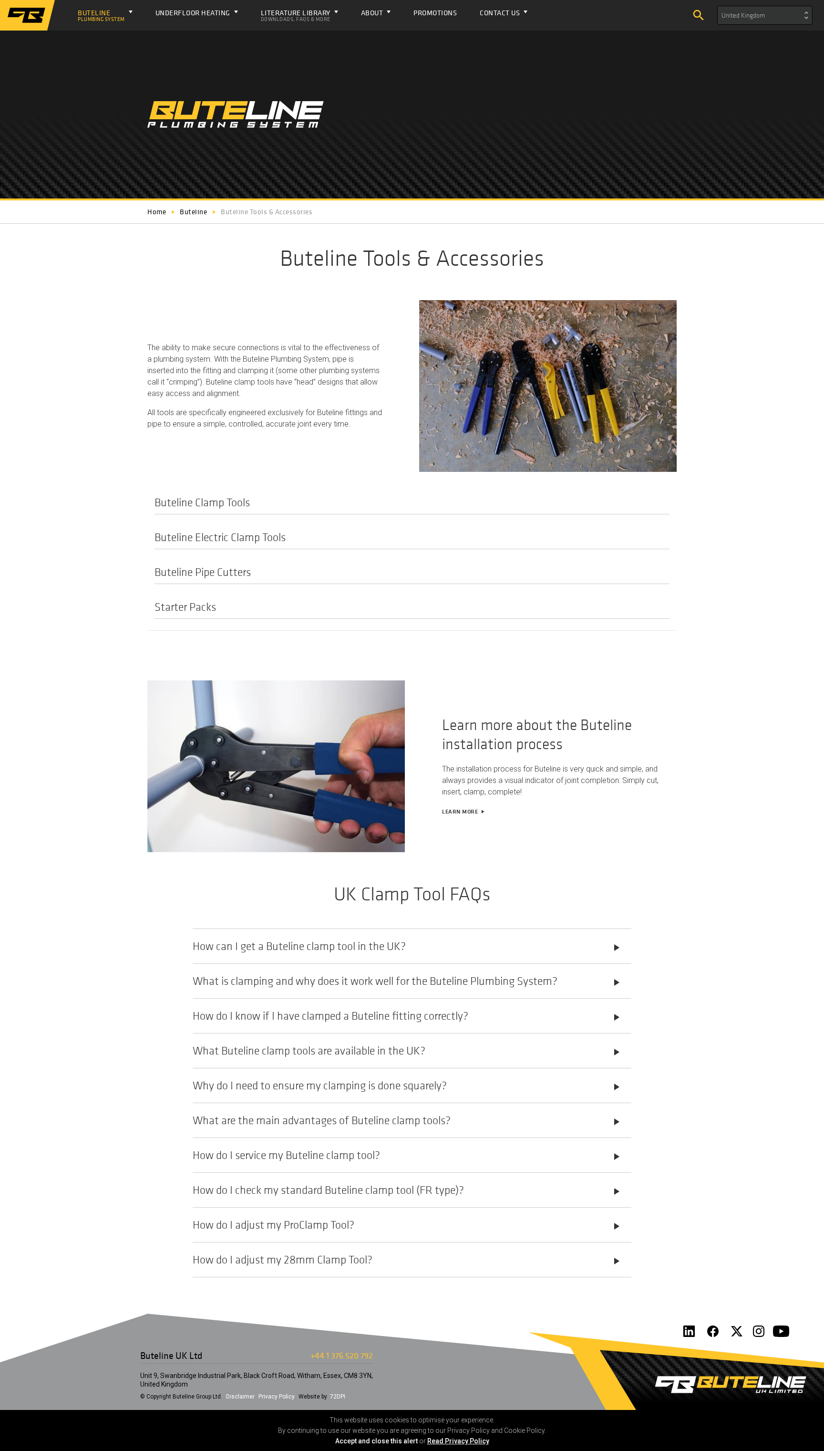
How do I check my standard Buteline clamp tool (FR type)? (407, 1190)
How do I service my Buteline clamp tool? (407, 1155)
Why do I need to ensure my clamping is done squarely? (407, 1085)
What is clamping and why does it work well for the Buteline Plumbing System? (407, 981)
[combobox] (765, 15)
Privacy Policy (276, 1396)
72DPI (337, 1396)
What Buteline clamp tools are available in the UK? (407, 1050)
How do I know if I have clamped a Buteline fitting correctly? (407, 1016)
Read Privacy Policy (458, 1441)
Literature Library (295, 15)
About (372, 12)
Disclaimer (240, 1396)
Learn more (463, 811)
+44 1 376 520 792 (341, 1355)
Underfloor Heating (192, 12)
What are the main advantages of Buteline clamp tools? (407, 1120)
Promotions (435, 12)
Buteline (101, 15)
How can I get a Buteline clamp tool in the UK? (407, 946)
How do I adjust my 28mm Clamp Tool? (407, 1259)
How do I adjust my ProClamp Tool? (407, 1225)
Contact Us (500, 12)
